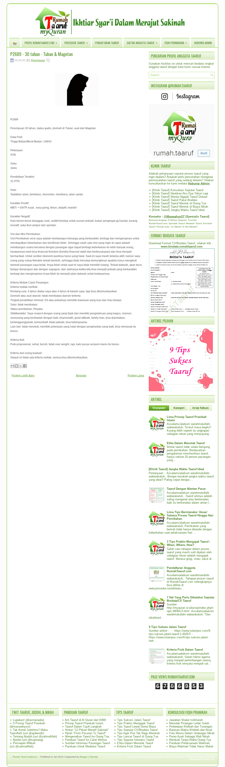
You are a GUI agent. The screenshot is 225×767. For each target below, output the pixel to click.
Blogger (84, 757)
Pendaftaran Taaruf (107, 43)
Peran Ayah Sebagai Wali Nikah (189, 736)
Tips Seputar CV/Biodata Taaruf (137, 730)
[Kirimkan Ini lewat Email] (12, 366)
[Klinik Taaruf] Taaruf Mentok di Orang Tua (179, 203)
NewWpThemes (145, 757)
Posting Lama (136, 375)
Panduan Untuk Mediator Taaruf (85, 746)
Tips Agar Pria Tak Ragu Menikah (138, 733)
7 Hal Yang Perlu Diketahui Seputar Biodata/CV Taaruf (190, 599)
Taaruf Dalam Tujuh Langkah (83, 726)
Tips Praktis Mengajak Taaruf (135, 723)
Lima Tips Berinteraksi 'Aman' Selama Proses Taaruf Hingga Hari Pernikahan (190, 515)
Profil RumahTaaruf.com (41, 42)
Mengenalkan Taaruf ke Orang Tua (87, 736)
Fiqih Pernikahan (176, 42)
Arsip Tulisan (200, 408)
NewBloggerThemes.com (202, 759)
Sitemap (94, 757)
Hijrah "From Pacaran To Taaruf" (85, 733)
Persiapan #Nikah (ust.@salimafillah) (22, 744)
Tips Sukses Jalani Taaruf (133, 720)
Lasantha (179, 757)
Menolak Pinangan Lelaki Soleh (189, 723)
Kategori (179, 408)
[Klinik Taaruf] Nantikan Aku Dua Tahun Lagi (180, 193)
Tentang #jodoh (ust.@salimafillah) (35, 736)
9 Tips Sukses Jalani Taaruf (167, 627)
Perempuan (38, 60)
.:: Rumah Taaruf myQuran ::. (25, 757)
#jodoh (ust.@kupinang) (28, 739)
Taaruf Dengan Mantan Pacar (186, 488)
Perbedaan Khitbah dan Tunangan (190, 726)
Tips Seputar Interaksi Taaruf (135, 739)
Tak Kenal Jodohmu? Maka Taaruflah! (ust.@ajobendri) (29, 731)
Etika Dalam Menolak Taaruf (186, 443)
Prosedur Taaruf (76, 42)
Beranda (81, 375)
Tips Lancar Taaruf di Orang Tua (137, 736)
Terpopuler (159, 408)
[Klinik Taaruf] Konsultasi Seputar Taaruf (177, 190)
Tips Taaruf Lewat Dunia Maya (136, 726)
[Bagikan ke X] (20, 366)
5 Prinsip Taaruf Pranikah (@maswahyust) (27, 725)
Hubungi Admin (203, 43)
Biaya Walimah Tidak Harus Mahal (191, 746)
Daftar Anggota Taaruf (142, 42)
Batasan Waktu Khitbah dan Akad (190, 730)
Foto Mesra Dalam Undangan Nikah (191, 733)
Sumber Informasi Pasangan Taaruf (87, 743)
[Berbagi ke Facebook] (25, 366)
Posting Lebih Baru (23, 375)
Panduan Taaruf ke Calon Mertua (86, 739)
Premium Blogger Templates (200, 757)
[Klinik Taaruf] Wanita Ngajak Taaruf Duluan (179, 196)
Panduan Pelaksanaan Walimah (189, 743)
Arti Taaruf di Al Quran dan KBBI (85, 720)
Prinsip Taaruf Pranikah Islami (84, 723)
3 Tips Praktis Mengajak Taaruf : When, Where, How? (188, 543)
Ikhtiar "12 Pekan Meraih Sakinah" (87, 730)
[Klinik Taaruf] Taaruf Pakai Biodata (174, 200)
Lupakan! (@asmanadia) (28, 720)
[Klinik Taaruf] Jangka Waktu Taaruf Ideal (178, 210)
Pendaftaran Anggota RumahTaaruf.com (181, 569)
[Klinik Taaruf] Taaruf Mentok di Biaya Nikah (180, 206)
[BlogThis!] (16, 366)
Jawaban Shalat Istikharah (186, 720)
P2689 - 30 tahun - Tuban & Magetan (41, 54)
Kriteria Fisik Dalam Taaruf (185, 649)
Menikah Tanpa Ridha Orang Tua (190, 739)
